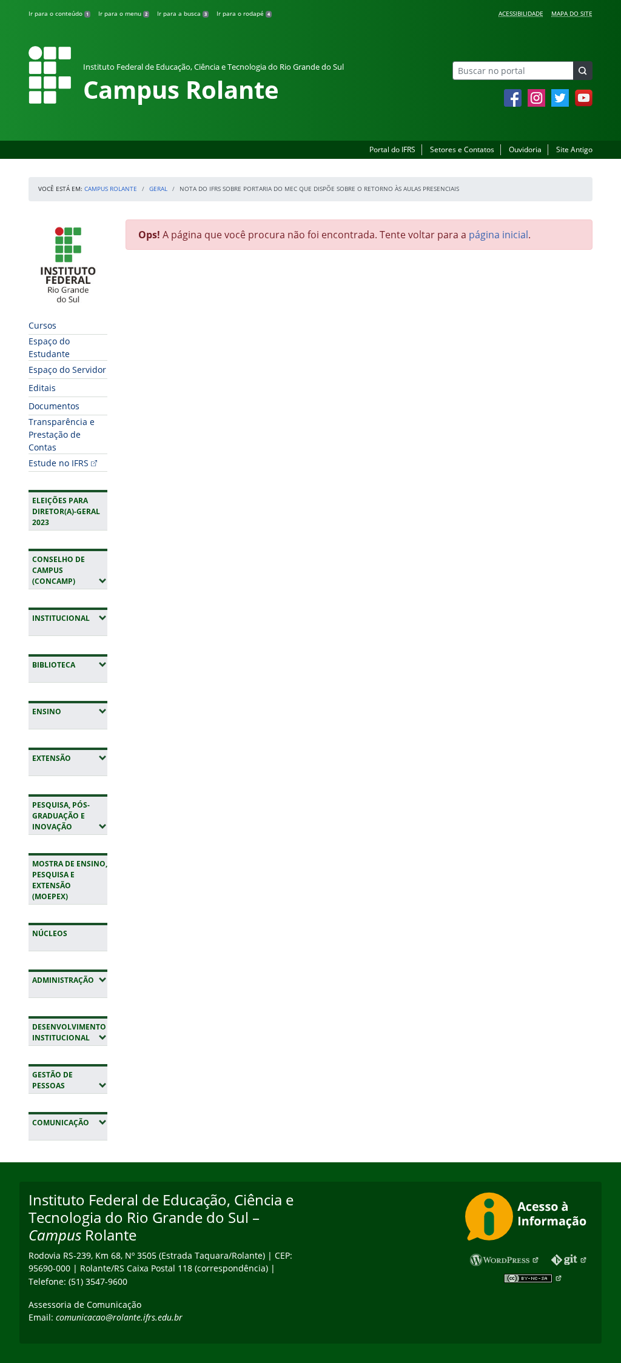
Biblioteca (69, 664)
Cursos (42, 325)
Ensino (69, 711)
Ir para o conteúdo (59, 13)
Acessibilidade (520, 13)
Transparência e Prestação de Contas (62, 434)
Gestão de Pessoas (69, 1080)
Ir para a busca (182, 13)
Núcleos (49, 933)
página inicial (498, 234)
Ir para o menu (122, 13)
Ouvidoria (525, 149)
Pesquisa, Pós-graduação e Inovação (69, 816)
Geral (158, 188)
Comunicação (69, 1122)
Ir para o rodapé (243, 13)
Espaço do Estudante (49, 347)
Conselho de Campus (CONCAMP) (69, 570)
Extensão (69, 757)
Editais (42, 387)
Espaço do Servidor (67, 369)
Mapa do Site (571, 13)
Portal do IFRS (392, 149)
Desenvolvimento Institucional (69, 1032)
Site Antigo (574, 149)
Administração (69, 979)
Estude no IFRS (59, 463)
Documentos (54, 406)
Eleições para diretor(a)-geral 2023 (66, 511)
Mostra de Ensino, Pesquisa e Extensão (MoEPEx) (69, 880)
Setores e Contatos (462, 149)
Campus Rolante (110, 188)
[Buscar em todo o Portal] (582, 70)
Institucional (69, 617)
